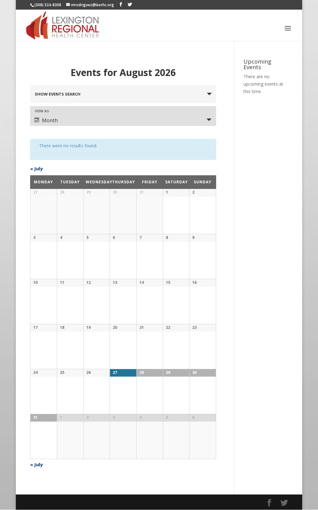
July (36, 168)
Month (50, 120)
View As (42, 111)
